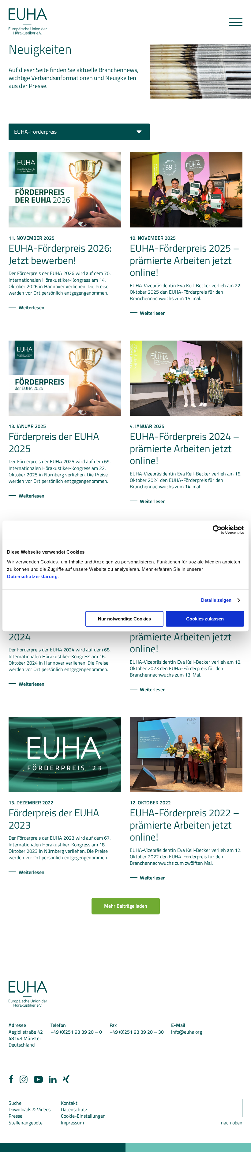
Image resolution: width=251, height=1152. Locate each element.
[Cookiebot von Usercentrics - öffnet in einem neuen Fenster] (217, 529)
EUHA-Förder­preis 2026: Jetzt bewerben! (60, 254)
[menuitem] (11, 1081)
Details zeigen (216, 600)
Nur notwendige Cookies (124, 618)
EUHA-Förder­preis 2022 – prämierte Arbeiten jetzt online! (184, 825)
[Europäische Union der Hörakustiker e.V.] (28, 21)
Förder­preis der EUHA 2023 (54, 818)
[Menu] (235, 22)
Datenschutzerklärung (32, 576)
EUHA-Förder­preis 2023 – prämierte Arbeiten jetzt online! (184, 636)
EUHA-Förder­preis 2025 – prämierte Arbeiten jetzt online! (184, 260)
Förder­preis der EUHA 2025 (54, 442)
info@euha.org (186, 1032)
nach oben (231, 1122)
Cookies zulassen (205, 618)
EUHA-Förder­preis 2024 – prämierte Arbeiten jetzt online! (184, 448)
